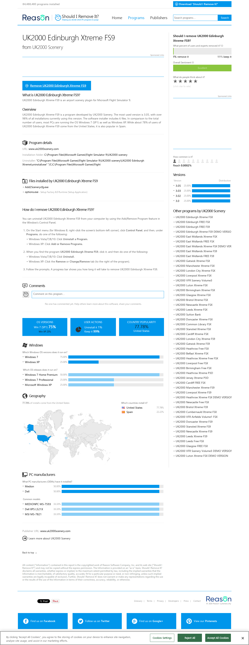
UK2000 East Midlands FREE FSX (195, 241)
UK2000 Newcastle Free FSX (192, 402)
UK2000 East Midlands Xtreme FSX (196, 236)
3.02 (178, 196)
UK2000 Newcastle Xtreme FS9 (194, 431)
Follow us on (97, 621)
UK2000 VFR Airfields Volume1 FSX (196, 417)
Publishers (158, 17)
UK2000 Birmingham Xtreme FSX (195, 290)
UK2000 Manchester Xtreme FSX (195, 266)
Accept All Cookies (218, 637)
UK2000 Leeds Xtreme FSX (191, 309)
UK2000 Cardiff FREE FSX (190, 382)
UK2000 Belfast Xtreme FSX (192, 353)
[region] (124, 638)
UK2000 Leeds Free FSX (190, 441)
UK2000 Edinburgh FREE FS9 (193, 227)
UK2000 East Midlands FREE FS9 (195, 256)
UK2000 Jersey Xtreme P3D (192, 378)
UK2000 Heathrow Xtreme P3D (194, 373)
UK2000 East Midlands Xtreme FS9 (196, 251)
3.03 (178, 191)
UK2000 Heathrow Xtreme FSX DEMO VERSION (204, 397)
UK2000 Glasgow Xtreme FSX (193, 295)
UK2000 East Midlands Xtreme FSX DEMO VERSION (207, 246)
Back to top (28, 552)
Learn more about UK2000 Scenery (49, 538)
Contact (197, 601)
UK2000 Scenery (47, 46)
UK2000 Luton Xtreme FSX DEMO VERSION (202, 456)
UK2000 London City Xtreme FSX (195, 270)
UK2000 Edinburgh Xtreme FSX (194, 217)
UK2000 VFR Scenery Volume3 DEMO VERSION (204, 451)
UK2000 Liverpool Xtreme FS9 (193, 392)
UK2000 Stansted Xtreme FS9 (193, 426)
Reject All (190, 637)
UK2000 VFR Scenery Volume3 (194, 280)
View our (205, 621)
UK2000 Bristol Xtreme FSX (192, 300)
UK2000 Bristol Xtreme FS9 (192, 407)
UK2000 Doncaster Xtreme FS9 (194, 421)
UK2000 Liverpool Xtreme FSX (193, 275)
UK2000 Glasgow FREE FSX (192, 446)
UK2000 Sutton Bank (188, 314)
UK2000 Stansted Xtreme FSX (193, 329)
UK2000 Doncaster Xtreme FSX (194, 319)
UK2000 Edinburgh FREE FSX (193, 222)
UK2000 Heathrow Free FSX (192, 348)
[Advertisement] (202, 123)
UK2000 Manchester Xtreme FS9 (195, 387)
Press (186, 601)
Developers (173, 601)
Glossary (138, 601)
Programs (136, 17)
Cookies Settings (162, 637)
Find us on (43, 621)
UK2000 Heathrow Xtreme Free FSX (197, 358)
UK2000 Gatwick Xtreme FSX (193, 261)
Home (117, 17)
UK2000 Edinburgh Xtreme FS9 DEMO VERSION (204, 231)
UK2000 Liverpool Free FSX (192, 363)
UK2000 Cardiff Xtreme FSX (192, 334)
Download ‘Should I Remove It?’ (198, 4)
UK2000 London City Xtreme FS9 (195, 339)
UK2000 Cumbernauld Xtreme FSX (196, 412)
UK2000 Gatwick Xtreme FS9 (193, 343)
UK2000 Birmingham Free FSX (193, 368)
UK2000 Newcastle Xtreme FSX (194, 305)
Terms (149, 601)
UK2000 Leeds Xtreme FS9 (191, 436)
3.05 (178, 185)
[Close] (242, 638)
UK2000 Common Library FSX (193, 324)
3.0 (177, 201)
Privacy (160, 601)
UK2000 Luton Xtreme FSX (192, 285)
